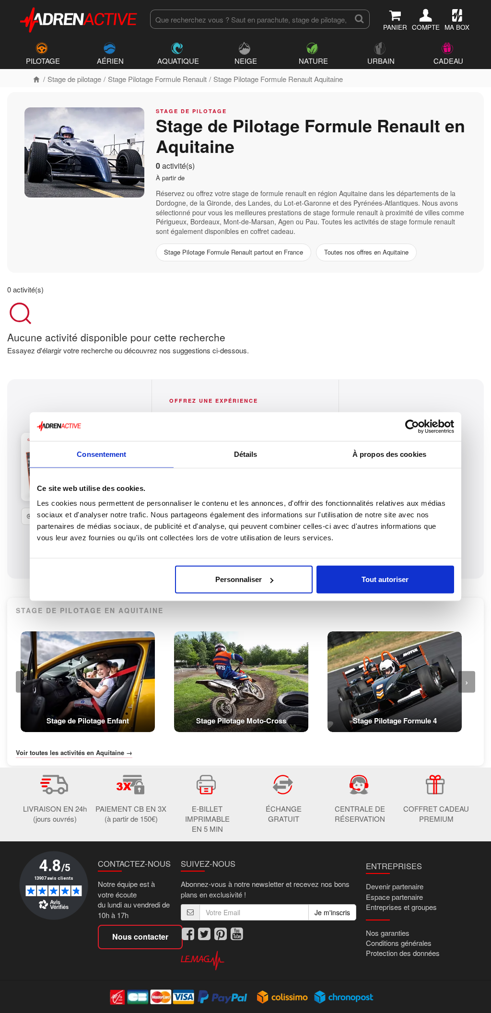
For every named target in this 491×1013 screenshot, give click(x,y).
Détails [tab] (245, 454)
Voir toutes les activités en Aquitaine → (74, 752)
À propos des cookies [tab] (389, 454)
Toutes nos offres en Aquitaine (366, 251)
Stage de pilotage (74, 79)
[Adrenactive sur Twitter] (204, 934)
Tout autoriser (385, 579)
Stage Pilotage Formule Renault (157, 79)
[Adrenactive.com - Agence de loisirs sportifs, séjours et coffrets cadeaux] (79, 18)
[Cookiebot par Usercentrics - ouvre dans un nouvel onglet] (412, 426)
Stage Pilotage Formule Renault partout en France (233, 251)
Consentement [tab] (101, 454)
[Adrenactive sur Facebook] (188, 934)
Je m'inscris (332, 912)
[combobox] (249, 19)
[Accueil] (36, 79)
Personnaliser (238, 579)
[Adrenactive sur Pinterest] (220, 934)
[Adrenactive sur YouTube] (237, 934)
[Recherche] (359, 19)
